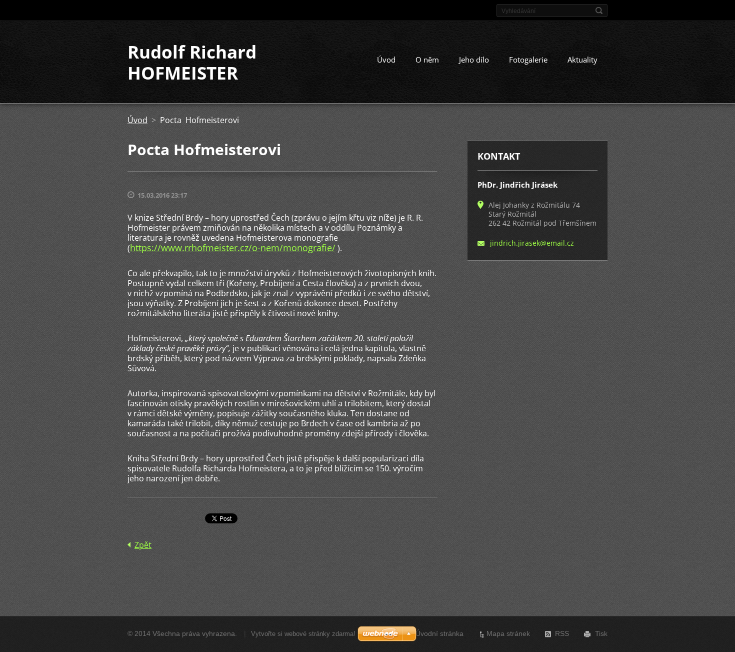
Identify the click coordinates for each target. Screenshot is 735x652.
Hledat (599, 10)
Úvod (386, 60)
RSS (562, 633)
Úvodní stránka (440, 633)
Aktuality (583, 60)
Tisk (601, 633)
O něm (427, 60)
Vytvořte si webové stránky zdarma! (303, 633)
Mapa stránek (508, 633)
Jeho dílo (474, 60)
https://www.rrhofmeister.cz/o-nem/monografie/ (233, 248)
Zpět (143, 544)
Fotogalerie (528, 60)
